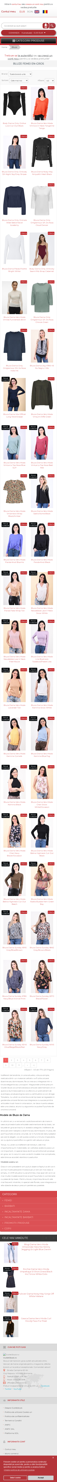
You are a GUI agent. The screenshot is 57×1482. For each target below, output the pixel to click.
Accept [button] (41, 1478)
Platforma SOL (12, 1433)
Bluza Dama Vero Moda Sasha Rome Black (42, 512)
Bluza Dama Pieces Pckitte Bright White (14, 270)
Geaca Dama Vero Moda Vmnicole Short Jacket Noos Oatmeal (36, 1320)
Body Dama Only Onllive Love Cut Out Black (14, 124)
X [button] (53, 1458)
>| (34, 1065)
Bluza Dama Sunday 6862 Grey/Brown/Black (42, 948)
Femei (8, 1200)
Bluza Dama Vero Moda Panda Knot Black (42, 560)
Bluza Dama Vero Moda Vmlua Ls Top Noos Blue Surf (14, 464)
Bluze (14, 47)
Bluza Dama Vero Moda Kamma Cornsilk (14, 754)
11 (19, 1065)
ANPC (7, 1425)
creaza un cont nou (35, 4)
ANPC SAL (10, 1429)
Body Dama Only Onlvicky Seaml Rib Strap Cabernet (41, 270)
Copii (7, 1228)
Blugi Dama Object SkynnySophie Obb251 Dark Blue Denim (36, 1245)
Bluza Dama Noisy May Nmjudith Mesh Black (42, 172)
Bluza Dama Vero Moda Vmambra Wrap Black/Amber (14, 513)
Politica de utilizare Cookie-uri (18, 1412)
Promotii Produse (16, 1223)
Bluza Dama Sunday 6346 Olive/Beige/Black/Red (14, 1045)
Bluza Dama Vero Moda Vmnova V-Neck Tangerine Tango (42, 125)
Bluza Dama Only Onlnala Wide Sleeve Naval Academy (14, 222)
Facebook (45, 1386)
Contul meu (8, 11)
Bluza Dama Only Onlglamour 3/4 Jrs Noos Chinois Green (42, 319)
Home (4, 47)
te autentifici (25, 55)
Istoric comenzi (12, 1453)
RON (30, 11)
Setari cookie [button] (15, 1478)
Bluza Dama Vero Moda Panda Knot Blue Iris (14, 560)
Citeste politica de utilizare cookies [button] (19, 1470)
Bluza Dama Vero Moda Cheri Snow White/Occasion (42, 804)
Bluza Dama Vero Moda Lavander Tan (14, 706)
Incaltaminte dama (17, 1211)
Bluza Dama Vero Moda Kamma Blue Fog (42, 754)
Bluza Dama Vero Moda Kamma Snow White (42, 706)
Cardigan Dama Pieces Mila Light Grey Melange (36, 1294)
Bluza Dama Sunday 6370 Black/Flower (42, 997)
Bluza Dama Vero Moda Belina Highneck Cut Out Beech (14, 901)
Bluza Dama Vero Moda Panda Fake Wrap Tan (14, 609)
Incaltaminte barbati (18, 1217)
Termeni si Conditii (13, 1420)
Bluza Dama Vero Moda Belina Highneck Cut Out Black (42, 852)
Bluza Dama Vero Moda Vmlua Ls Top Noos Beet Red (42, 464)
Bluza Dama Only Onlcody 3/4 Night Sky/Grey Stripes (14, 172)
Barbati (9, 1206)
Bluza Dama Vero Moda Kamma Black (14, 803)
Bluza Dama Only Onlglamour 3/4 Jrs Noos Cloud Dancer (42, 222)
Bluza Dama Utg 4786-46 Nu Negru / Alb (42, 366)
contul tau (16, 4)
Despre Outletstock (13, 1408)
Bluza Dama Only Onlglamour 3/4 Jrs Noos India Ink (14, 367)
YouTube (17, 1389)
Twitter (8, 1389)
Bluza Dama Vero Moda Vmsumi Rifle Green (42, 415)
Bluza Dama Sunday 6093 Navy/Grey (42, 1045)
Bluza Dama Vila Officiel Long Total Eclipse (14, 415)
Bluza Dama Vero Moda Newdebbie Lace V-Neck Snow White (42, 610)
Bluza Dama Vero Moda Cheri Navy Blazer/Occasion (14, 852)
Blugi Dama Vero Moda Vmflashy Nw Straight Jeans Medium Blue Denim (36, 1271)
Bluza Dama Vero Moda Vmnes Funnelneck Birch (14, 318)
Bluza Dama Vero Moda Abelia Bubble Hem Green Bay (42, 901)
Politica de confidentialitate (17, 1416)
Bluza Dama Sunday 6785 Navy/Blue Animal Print (14, 997)
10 (12, 1065)
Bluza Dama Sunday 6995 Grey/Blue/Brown (14, 948)
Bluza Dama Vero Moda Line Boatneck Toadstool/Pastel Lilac (42, 658)
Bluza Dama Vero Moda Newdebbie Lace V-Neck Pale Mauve (14, 658)
